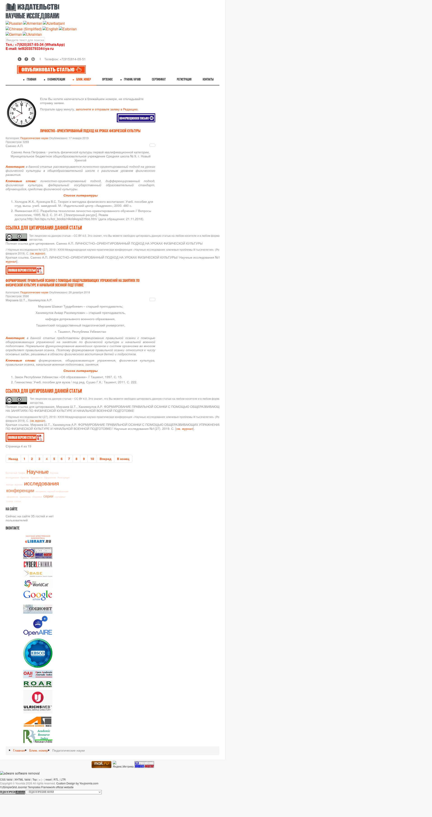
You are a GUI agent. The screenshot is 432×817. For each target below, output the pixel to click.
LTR (63, 779)
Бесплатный (11, 472)
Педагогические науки (34, 138)
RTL (56, 779)
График (21, 472)
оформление (12, 496)
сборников (37, 496)
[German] (14, 34)
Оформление (50, 477)
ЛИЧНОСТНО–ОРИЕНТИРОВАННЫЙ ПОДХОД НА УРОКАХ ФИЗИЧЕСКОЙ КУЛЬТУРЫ (90, 131)
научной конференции (57, 491)
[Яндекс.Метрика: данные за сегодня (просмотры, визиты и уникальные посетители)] (123, 764)
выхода (9, 484)
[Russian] (14, 23)
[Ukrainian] (32, 34)
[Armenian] (32, 23)
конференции (20, 490)
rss (33, 59)
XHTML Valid (22, 779)
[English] (50, 28)
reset (48, 779)
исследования (41, 483)
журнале (19, 484)
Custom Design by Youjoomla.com (77, 783)
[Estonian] (68, 28)
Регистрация (64, 477)
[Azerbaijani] (54, 23)
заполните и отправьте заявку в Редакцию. (107, 109)
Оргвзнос (24, 477)
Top (34, 779)
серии (48, 496)
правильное (25, 496)
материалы (41, 491)
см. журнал (38, 253)
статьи (17, 501)
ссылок (9, 501)
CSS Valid (6, 779)
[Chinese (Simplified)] (24, 28)
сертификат (60, 496)
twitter (19, 59)
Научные (38, 471)
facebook (26, 59)
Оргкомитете (37, 477)
